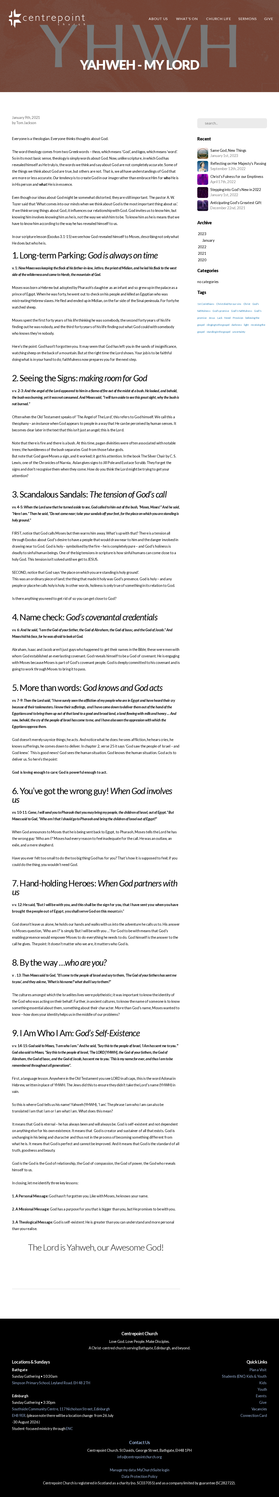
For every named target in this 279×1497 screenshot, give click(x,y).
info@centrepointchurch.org (139, 1457)
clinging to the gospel (218, 324)
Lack (219, 317)
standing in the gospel (218, 331)
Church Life (218, 19)
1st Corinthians (205, 303)
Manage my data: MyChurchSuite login (139, 1470)
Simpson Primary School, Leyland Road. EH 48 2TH (51, 1383)
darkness (236, 324)
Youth (262, 1389)
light (246, 324)
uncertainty (238, 331)
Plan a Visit (258, 1370)
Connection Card (253, 1415)
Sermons (247, 19)
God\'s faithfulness (241, 310)
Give (268, 19)
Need (227, 317)
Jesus (212, 317)
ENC (69, 1428)
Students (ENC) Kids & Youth (244, 1376)
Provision (238, 317)
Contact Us (139, 1442)
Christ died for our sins (228, 303)
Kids (263, 1383)
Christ (246, 303)
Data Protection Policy (139, 1476)
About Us (159, 19)
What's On (187, 19)
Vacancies (259, 1409)
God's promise (221, 310)
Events (261, 1396)
